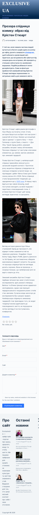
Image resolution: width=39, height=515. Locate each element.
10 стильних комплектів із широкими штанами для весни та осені (24, 439)
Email (4, 355)
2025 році (20, 181)
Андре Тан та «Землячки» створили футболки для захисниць (24, 483)
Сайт (4, 365)
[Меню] (36, 9)
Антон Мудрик (21, 441)
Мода (31, 40)
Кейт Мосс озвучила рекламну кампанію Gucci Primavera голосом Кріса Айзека (23, 462)
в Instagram (29, 52)
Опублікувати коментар (13, 406)
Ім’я (4, 346)
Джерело (6, 317)
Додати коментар (9, 375)
